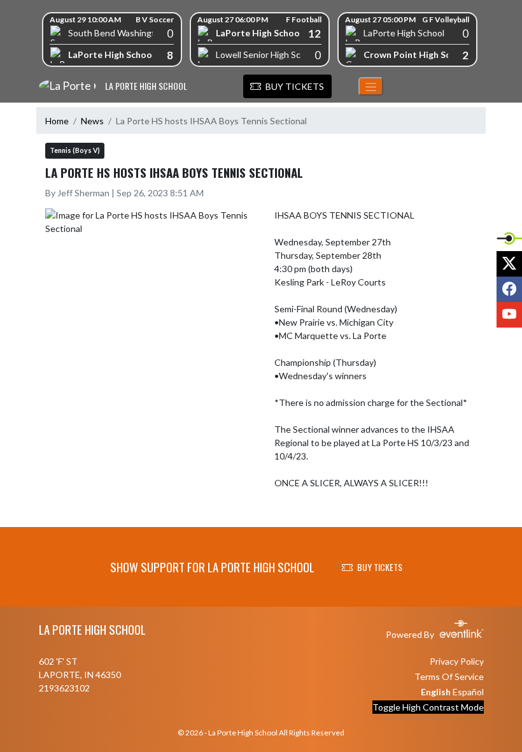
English (436, 691)
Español (468, 691)
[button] (287, 87)
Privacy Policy (457, 661)
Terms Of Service (449, 676)
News (92, 120)
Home (57, 120)
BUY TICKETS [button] (379, 567)
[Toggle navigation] (370, 86)
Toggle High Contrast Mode (428, 707)
